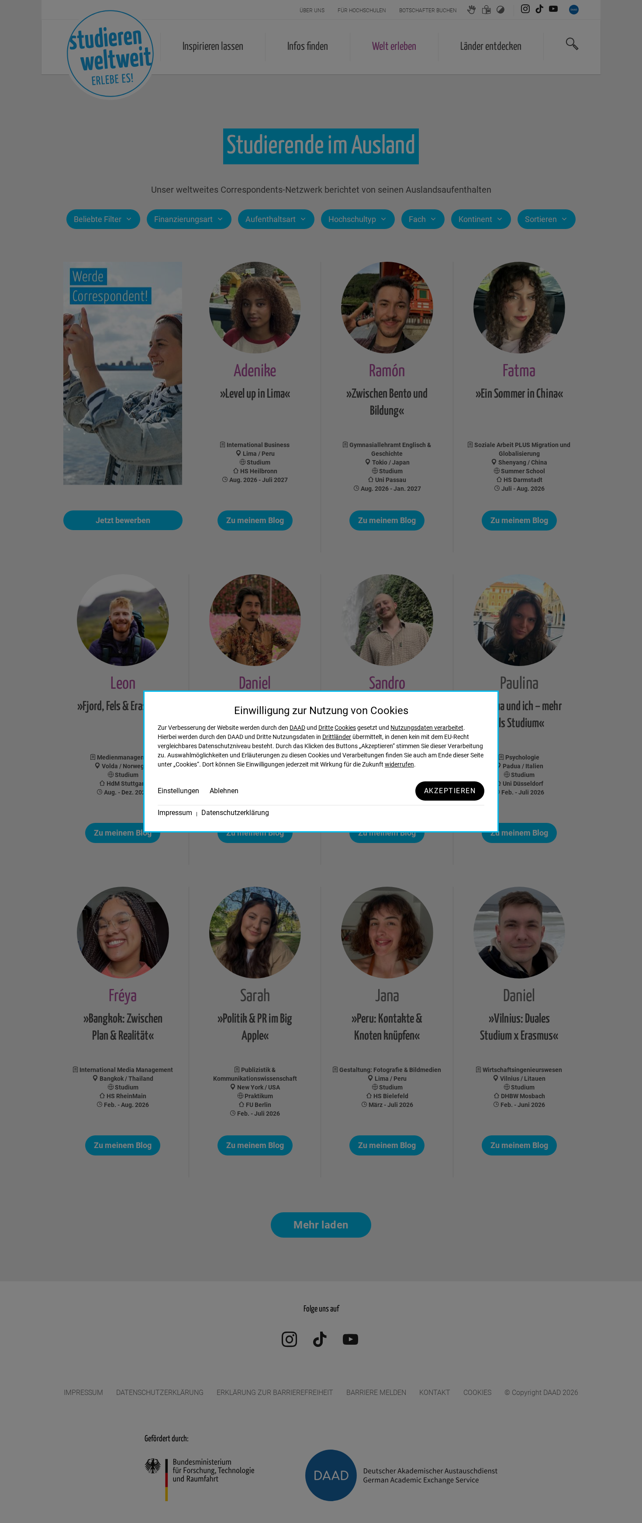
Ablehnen (224, 791)
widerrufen (399, 764)
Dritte (325, 727)
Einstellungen (178, 791)
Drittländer (336, 736)
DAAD (297, 727)
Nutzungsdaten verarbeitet (426, 727)
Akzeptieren (450, 791)
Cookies (345, 727)
